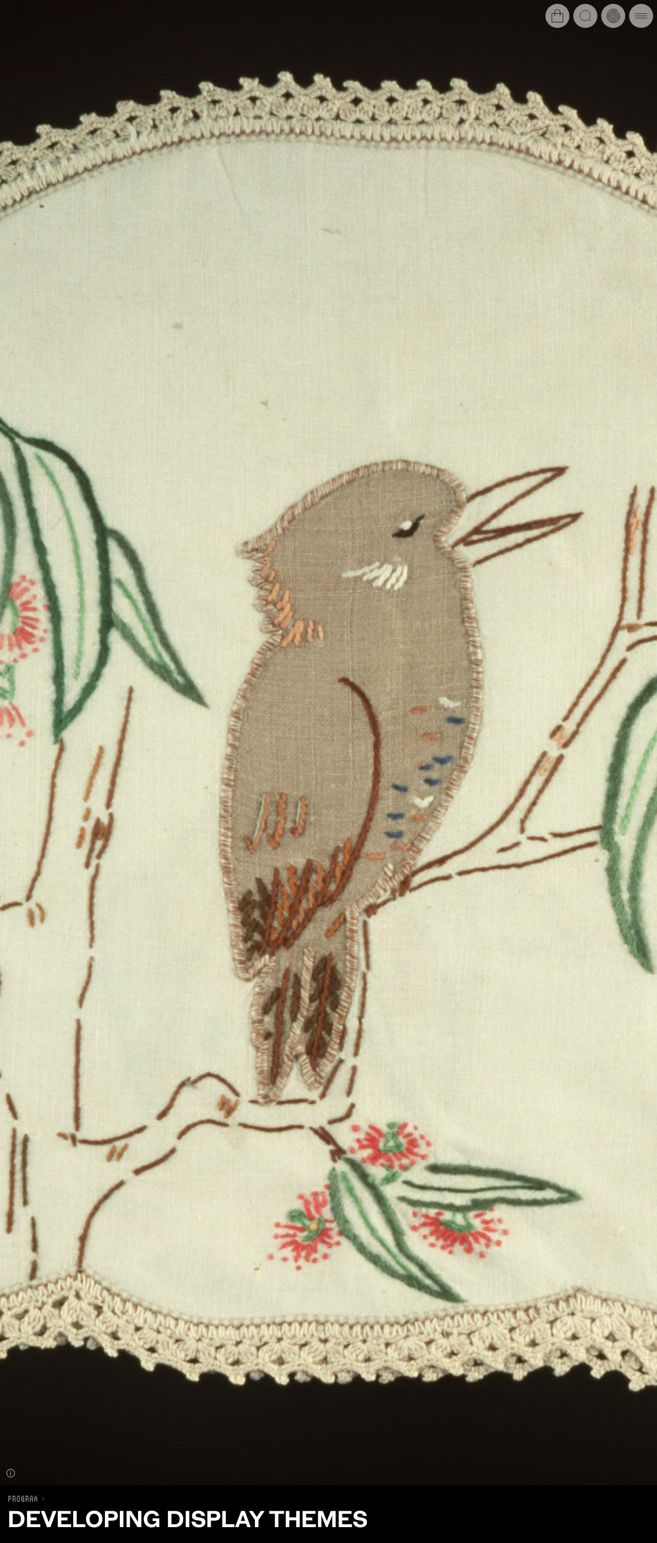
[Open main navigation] (641, 16)
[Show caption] (10, 1472)
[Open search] (585, 16)
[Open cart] (557, 16)
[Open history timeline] (613, 16)
